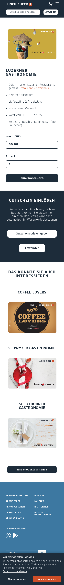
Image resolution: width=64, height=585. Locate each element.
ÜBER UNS (39, 496)
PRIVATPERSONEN (15, 507)
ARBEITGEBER (13, 501)
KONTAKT (39, 501)
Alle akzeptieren (47, 579)
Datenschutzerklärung (15, 571)
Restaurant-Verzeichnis (34, 88)
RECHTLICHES (41, 507)
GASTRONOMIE (13, 512)
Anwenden (31, 248)
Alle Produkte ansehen (32, 469)
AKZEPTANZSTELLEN (17, 496)
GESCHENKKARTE (15, 518)
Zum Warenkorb (32, 178)
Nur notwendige (17, 579)
